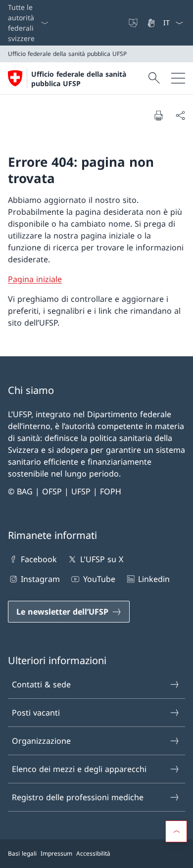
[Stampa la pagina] (158, 115)
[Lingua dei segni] (152, 23)
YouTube (99, 579)
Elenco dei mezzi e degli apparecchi (79, 769)
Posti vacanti (36, 712)
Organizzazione (41, 740)
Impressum (56, 853)
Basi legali (22, 853)
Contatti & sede (41, 684)
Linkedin (154, 579)
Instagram (40, 579)
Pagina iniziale (35, 279)
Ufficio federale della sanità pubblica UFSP (78, 78)
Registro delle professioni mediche (78, 797)
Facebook (39, 559)
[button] (176, 831)
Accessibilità (93, 853)
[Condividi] (180, 115)
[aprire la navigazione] (178, 78)
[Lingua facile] (134, 23)
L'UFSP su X (101, 559)
